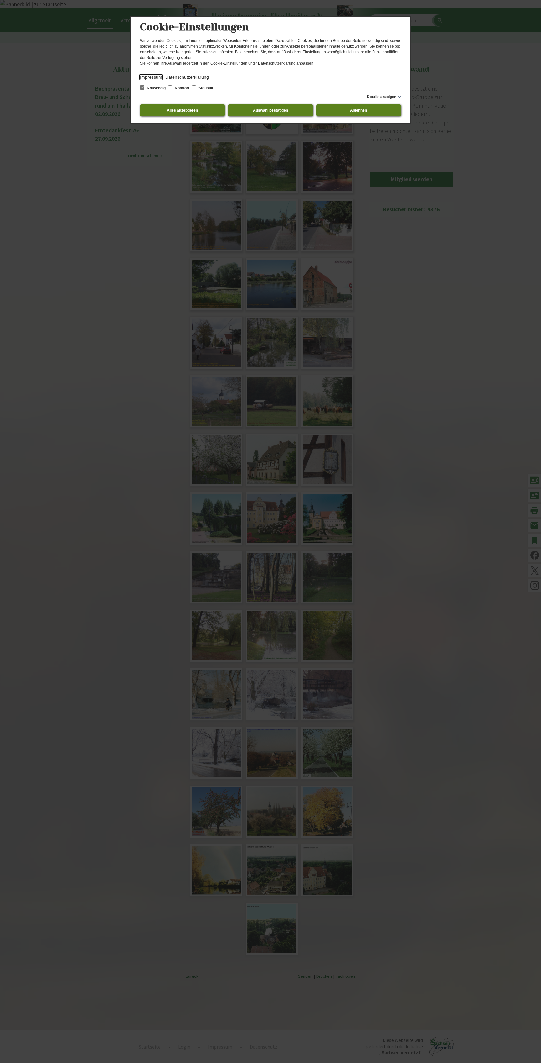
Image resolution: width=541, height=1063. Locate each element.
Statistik (205, 88)
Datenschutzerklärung (187, 77)
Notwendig (156, 88)
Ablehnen (358, 110)
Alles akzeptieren (182, 110)
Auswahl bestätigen (270, 110)
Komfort (182, 88)
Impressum (151, 77)
